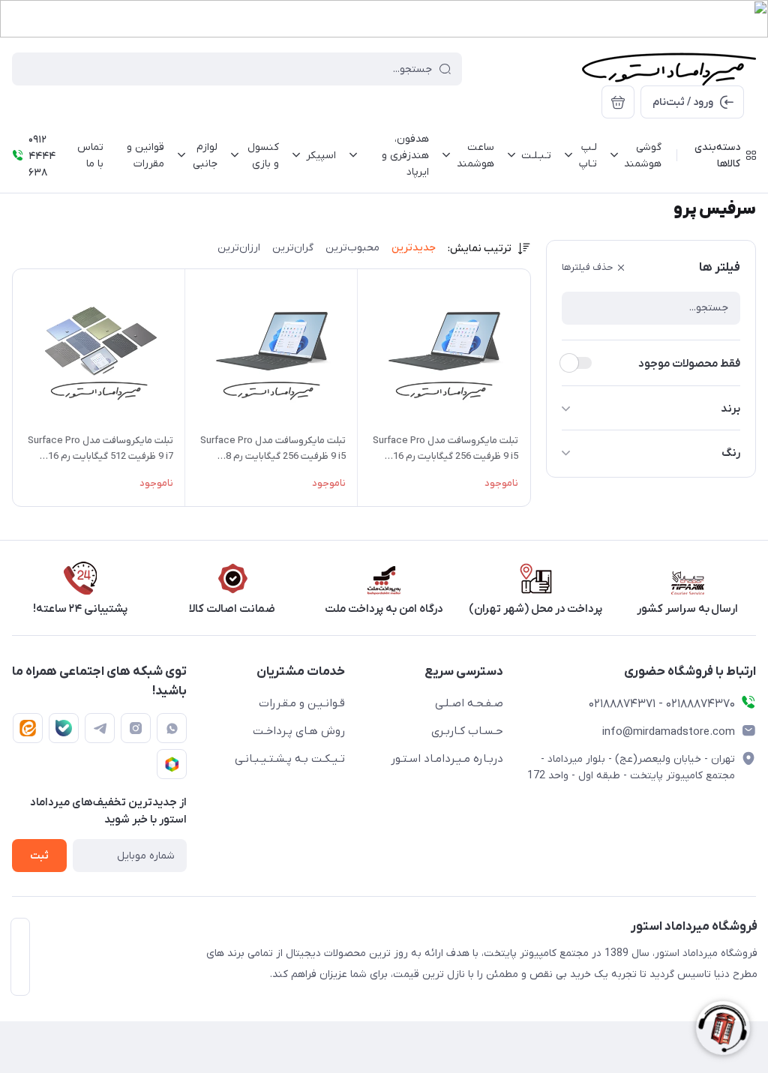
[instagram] (136, 728)
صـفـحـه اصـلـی (469, 703)
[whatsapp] (172, 728)
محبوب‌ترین (353, 248)
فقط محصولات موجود (689, 363)
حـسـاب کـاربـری (467, 731)
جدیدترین (414, 248)
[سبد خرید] (618, 101)
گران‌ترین (293, 248)
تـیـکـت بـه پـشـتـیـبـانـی (290, 758)
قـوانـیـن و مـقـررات (302, 703)
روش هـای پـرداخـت (299, 731)
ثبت (39, 856)
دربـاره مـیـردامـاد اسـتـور (447, 758)
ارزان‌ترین (239, 248)
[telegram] (100, 728)
